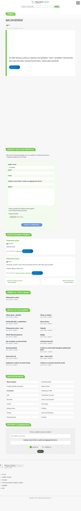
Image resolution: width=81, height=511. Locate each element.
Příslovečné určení (12, 240)
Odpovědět (14, 67)
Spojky (42, 335)
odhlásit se (47, 447)
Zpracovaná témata (47, 413)
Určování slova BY (46, 341)
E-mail (9, 175)
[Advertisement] (41, 41)
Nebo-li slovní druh (68, 280)
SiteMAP (4, 485)
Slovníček (9, 399)
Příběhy (44, 408)
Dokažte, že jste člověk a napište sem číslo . (25, 181)
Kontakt (44, 417)
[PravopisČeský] (40, 4)
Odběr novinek (6, 477)
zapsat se (35, 447)
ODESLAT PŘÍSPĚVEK (31, 225)
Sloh (8, 395)
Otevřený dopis (11, 417)
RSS (3, 488)
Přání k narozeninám (48, 399)
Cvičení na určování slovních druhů (52, 363)
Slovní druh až (11, 356)
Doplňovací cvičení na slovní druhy (18, 363)
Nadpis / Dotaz (12, 164)
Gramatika (10, 391)
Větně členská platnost (14, 335)
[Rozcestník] (78, 3)
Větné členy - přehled (13, 315)
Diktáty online (11, 408)
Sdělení (10, 187)
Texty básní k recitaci (48, 395)
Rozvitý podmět (11, 348)
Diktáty (9, 413)
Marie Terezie (46, 386)
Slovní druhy (44, 322)
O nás (4, 474)
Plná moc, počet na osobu (15, 280)
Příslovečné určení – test (14, 328)
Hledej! (57, 6)
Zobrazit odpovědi (20, 273)
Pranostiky (45, 404)
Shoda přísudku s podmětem (16, 322)
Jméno (10, 170)
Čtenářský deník (46, 382)
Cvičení (9, 404)
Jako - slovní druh (46, 356)
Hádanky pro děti (47, 391)
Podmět (43, 328)
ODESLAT (40, 451)
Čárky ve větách (46, 315)
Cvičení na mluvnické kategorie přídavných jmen (55, 349)
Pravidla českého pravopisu (15, 386)
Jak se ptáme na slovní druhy (16, 341)
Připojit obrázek (13, 214)
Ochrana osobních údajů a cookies (12, 483)
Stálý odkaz (18, 251)
